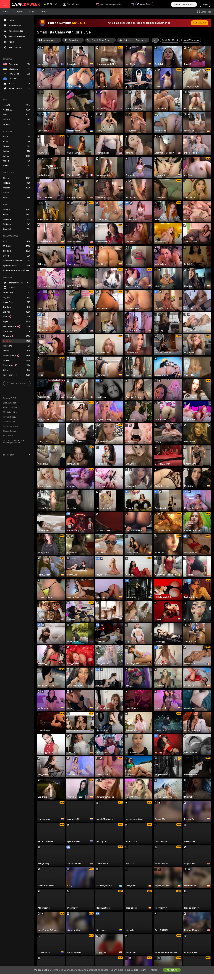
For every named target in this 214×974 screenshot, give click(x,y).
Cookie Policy (138, 970)
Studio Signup (9, 431)
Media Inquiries (10, 412)
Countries (73, 40)
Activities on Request (133, 40)
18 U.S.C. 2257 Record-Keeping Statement (13, 441)
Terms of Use (9, 422)
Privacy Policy (9, 417)
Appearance (49, 40)
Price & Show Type (101, 40)
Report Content (10, 407)
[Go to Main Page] (25, 4)
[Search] (132, 4)
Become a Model (10, 426)
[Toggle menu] (5, 4)
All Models (8, 436)
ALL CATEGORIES (18, 383)
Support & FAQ (9, 398)
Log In (205, 4)
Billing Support (9, 403)
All (155, 40)
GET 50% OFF (199, 23)
